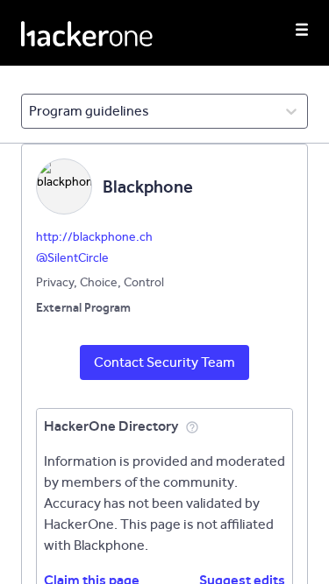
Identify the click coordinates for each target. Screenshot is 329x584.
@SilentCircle (72, 257)
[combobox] (30, 111)
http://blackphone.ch (94, 236)
